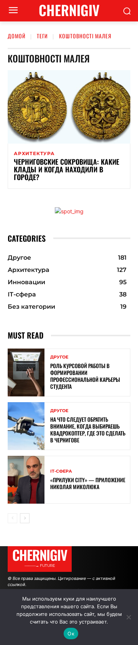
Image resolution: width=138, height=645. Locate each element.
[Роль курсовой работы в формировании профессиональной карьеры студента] (26, 372)
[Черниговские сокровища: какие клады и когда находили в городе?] (69, 107)
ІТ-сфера (61, 471)
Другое (59, 357)
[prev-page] (12, 518)
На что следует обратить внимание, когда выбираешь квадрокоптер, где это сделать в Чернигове (87, 429)
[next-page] (25, 518)
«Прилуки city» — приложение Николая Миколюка (87, 483)
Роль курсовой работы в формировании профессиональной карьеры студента (85, 376)
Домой (17, 36)
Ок (70, 633)
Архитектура (34, 153)
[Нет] (128, 617)
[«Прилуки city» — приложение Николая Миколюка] (26, 480)
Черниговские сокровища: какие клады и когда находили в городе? (66, 169)
